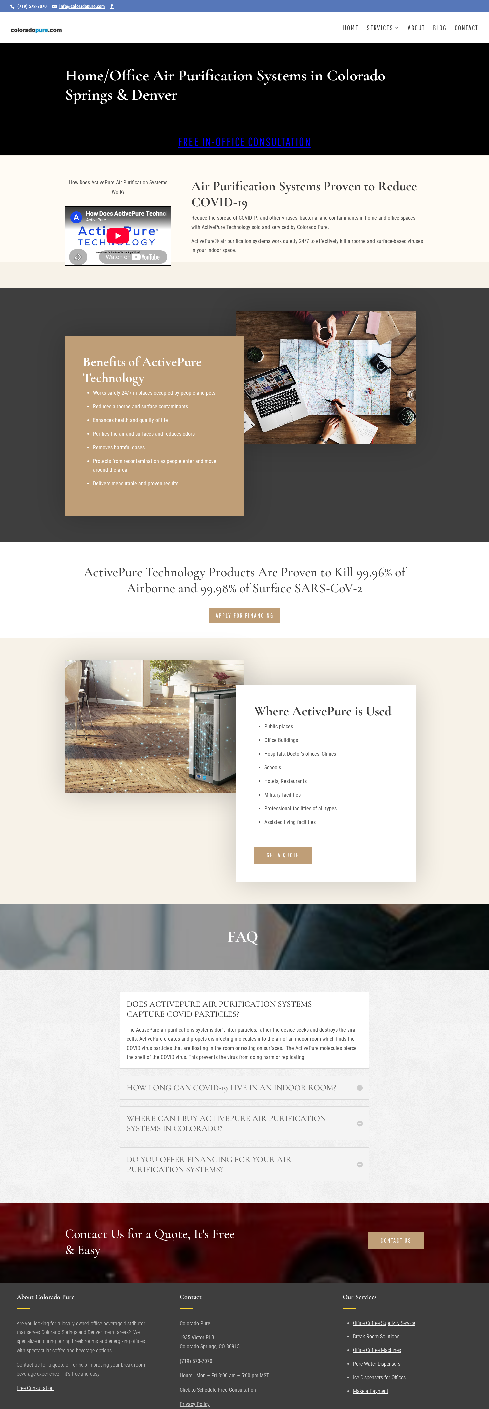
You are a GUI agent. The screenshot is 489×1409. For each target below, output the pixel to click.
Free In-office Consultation (244, 141)
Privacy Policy (195, 1404)
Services (380, 28)
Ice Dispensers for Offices (379, 1377)
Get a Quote (283, 855)
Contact (466, 28)
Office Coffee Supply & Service (384, 1323)
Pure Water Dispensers (376, 1364)
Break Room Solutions (376, 1336)
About (416, 28)
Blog (440, 28)
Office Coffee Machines (377, 1350)
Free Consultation (35, 1388)
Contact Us (396, 1240)
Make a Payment (370, 1391)
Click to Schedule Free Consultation (218, 1390)
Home (351, 28)
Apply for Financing (245, 615)
